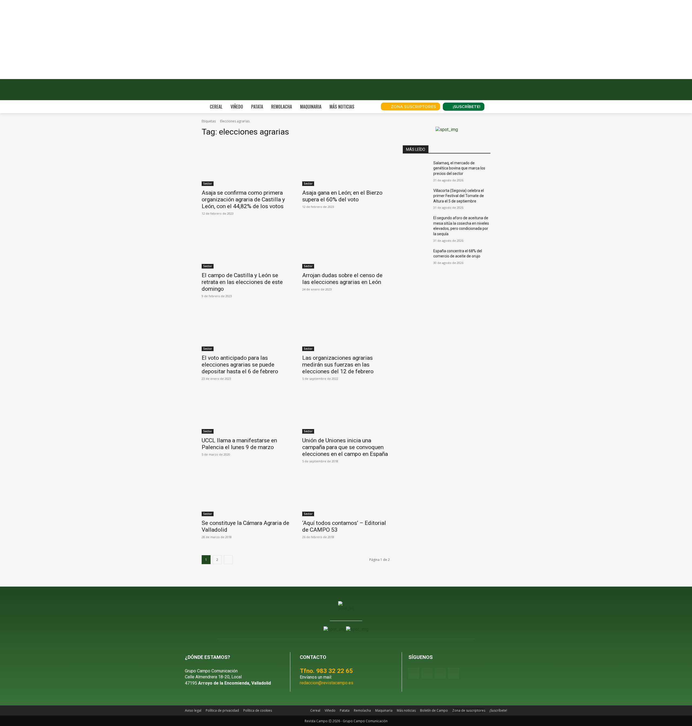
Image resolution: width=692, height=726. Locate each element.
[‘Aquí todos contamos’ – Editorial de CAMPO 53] (346, 494)
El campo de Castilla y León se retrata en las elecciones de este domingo (242, 282)
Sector (207, 183)
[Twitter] (453, 673)
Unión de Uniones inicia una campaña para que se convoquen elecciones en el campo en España (345, 447)
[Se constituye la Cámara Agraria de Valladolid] (245, 494)
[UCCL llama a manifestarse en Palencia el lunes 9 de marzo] (245, 412)
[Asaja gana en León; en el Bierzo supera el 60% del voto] (346, 164)
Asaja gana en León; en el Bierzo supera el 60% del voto (342, 196)
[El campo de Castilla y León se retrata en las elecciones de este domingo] (245, 247)
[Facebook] (413, 673)
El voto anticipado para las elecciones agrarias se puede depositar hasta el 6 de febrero (240, 365)
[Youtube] (440, 673)
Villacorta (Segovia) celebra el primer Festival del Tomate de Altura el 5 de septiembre (458, 195)
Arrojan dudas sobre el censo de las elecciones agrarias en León (342, 278)
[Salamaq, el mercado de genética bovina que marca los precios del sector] (416, 170)
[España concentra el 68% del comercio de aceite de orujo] (416, 257)
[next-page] (228, 559)
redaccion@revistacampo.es (326, 682)
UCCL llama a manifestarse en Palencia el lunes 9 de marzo (239, 443)
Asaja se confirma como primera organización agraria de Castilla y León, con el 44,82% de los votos (243, 199)
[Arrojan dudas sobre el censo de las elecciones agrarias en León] (346, 247)
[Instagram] (427, 673)
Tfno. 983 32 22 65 (326, 670)
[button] (369, 106)
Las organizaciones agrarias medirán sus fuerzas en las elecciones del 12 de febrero (338, 365)
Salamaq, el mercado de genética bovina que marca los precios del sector (459, 168)
